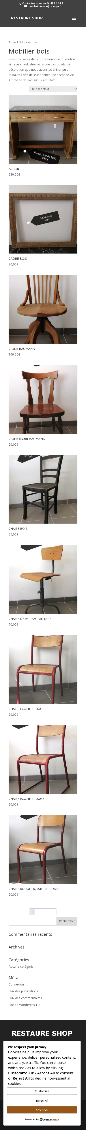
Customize (42, 1091)
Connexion (16, 984)
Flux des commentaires (25, 998)
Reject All (42, 1100)
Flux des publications (23, 991)
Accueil (13, 42)
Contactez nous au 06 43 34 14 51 (43, 3)
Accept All (42, 1110)
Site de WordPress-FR (24, 1005)
